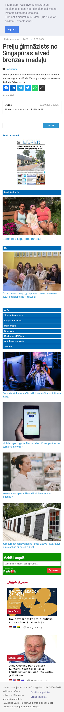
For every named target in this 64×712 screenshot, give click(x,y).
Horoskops (10, 325)
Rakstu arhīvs (11, 39)
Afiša (7, 310)
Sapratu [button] (11, 29)
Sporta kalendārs (13, 315)
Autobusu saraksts (14, 341)
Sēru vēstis (10, 331)
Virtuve (8, 346)
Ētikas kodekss (39, 696)
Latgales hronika (13, 320)
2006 (25, 39)
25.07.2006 (38, 39)
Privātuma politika (40, 692)
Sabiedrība (12, 69)
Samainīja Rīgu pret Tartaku (22, 239)
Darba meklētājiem (14, 336)
